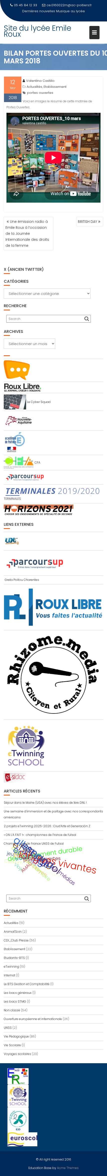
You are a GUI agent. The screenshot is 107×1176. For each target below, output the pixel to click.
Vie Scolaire (12, 1045)
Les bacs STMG (15, 1001)
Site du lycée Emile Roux (37, 31)
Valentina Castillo (40, 80)
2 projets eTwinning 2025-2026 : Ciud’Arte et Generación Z (47, 826)
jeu (10, 854)
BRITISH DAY (87, 221)
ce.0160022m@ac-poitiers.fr (69, 5)
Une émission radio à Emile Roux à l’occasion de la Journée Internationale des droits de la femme (27, 233)
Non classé (12, 1010)
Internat (9, 975)
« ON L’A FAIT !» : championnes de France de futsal (40, 835)
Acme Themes (68, 1168)
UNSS (8, 1028)
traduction (27, 857)
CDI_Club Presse (16, 940)
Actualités (34, 86)
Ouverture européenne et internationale (33, 1019)
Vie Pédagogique (16, 1036)
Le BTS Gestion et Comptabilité (27, 984)
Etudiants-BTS (14, 958)
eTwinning (11, 966)
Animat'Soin (13, 931)
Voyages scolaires (17, 1054)
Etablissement (55, 86)
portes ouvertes (40, 92)
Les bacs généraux (18, 993)
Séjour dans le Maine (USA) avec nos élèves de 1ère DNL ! (45, 802)
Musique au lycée (70, 11)
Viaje (19, 867)
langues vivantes (58, 862)
